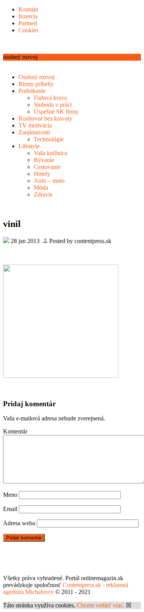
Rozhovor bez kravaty (45, 118)
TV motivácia (35, 125)
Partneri (27, 23)
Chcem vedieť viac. (100, 605)
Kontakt (28, 9)
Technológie (49, 139)
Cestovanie (47, 167)
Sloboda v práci (53, 104)
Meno (10, 494)
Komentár (15, 431)
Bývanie (44, 160)
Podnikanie (32, 91)
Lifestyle (29, 146)
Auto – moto (49, 180)
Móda (41, 187)
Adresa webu (19, 523)
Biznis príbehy (36, 84)
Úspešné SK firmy (56, 111)
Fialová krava (50, 97)
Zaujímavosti (34, 132)
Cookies (28, 30)
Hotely (42, 173)
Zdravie (43, 194)
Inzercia (28, 16)
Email (10, 509)
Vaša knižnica (50, 153)
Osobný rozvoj (36, 77)
